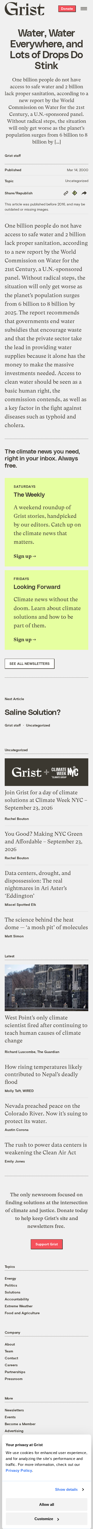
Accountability (17, 1299)
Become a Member (20, 1424)
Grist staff (13, 155)
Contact (11, 1358)
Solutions (12, 1292)
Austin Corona (17, 1130)
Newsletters (14, 1410)
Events (10, 1417)
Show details (66, 1489)
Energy (10, 1278)
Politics (11, 1285)
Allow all (46, 1504)
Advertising (14, 1431)
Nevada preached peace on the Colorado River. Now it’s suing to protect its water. (46, 1113)
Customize (43, 1519)
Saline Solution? (33, 711)
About (10, 1344)
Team (9, 1351)
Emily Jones (15, 1161)
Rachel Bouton (17, 819)
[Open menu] (83, 8)
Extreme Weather (18, 1306)
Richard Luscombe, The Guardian (32, 1052)
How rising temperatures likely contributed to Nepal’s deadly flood (43, 1074)
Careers (11, 1365)
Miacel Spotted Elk (20, 904)
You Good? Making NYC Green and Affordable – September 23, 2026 (44, 841)
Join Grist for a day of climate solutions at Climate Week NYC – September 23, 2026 (46, 800)
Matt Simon (14, 936)
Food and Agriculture (22, 1313)
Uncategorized (76, 181)
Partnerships (15, 1372)
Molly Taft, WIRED (19, 1091)
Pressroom (14, 1379)
